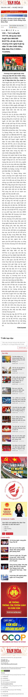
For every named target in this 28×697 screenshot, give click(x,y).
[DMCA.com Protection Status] (5, 670)
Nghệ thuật (15, 363)
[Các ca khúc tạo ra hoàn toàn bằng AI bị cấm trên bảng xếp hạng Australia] (6, 400)
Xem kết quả (9, 533)
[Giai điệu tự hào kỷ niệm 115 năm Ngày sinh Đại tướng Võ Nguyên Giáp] (6, 447)
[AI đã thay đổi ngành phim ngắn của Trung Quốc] (4, 577)
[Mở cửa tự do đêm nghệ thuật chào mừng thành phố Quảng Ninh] (6, 438)
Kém (6, 530)
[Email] (9, 30)
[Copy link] (11, 30)
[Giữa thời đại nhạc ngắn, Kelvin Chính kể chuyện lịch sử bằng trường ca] (6, 409)
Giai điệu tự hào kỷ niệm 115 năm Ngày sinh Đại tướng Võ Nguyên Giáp (19, 447)
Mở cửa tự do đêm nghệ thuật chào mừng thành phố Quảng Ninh (18, 437)
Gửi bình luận (22, 347)
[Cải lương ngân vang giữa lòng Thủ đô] (4, 542)
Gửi (3, 533)
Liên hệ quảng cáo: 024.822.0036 (9, 682)
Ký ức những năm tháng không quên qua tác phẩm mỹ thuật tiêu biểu (18, 418)
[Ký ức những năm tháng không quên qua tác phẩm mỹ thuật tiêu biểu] (6, 419)
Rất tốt (7, 527)
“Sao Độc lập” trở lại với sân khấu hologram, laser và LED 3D (19, 428)
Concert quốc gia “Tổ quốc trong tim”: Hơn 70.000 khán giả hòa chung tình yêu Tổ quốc (18, 558)
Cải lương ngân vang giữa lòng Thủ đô (18, 541)
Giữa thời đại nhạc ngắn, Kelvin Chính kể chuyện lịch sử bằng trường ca (19, 409)
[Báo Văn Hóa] (14, 651)
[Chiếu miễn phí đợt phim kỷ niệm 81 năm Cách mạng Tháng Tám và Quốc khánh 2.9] (6, 379)
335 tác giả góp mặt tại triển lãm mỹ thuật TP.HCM (18, 369)
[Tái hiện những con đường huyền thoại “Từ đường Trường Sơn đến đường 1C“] (6, 359)
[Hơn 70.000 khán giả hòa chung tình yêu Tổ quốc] (4, 557)
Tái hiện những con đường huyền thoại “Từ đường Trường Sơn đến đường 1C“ (18, 359)
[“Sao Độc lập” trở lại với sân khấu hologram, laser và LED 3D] (6, 428)
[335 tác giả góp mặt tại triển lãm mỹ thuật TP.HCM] (6, 370)
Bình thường (8, 528)
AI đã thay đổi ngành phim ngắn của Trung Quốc (18, 576)
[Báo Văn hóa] (14, 2)
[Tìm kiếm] (25, 3)
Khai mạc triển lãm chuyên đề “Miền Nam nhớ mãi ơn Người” (18, 390)
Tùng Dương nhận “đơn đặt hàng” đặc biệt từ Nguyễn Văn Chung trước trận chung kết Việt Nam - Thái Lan (18, 568)
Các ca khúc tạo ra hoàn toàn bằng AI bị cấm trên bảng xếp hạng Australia (19, 399)
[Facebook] (6, 30)
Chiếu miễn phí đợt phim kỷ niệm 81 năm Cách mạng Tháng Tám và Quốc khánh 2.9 (19, 379)
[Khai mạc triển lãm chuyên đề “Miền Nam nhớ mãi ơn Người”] (6, 390)
